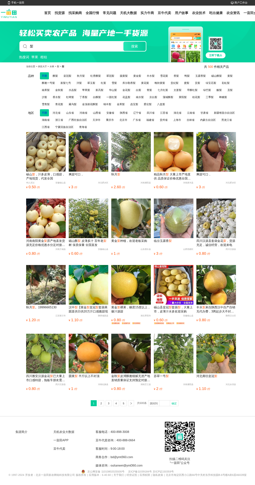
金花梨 (126, 90)
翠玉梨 (91, 82)
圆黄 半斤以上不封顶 (84, 376)
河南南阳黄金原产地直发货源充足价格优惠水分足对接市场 (45, 243)
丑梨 (230, 90)
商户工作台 (241, 2)
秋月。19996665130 (41, 307)
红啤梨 (70, 97)
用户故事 (181, 13)
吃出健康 (216, 13)
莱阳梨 (183, 97)
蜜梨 (186, 82)
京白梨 (153, 97)
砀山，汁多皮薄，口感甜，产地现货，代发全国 (45, 176)
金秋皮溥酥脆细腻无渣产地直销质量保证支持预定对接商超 (130, 378)
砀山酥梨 (216, 75)
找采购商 (75, 13)
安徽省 (110, 112)
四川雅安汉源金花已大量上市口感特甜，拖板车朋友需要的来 (45, 378)
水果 (52, 66)
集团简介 (21, 431)
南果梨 (46, 90)
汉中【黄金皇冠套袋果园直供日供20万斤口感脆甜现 (88, 309)
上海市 (177, 119)
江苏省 (164, 112)
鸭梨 (187, 75)
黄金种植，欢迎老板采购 (129, 240)
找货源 (60, 13)
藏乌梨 (73, 104)
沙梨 (44, 97)
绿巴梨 (207, 90)
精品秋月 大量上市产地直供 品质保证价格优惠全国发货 (172, 177)
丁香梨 (83, 97)
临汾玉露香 (163, 240)
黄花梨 (145, 82)
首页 (47, 13)
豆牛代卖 (164, 13)
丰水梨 (151, 75)
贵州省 (164, 119)
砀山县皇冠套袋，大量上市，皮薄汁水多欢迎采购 (173, 309)
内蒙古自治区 (208, 119)
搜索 (134, 46)
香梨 (176, 75)
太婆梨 (177, 90)
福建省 (150, 119)
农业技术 (199, 13)
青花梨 (59, 104)
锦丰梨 (107, 104)
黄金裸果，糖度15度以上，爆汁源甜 (130, 309)
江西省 (46, 126)
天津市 (96, 119)
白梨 (138, 90)
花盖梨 (126, 97)
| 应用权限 (144, 474)
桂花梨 (196, 97)
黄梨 (230, 75)
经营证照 (132, 474)
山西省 (97, 112)
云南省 (191, 112)
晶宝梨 (134, 104)
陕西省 (124, 112)
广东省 (137, 119)
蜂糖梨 (223, 97)
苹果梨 (86, 90)
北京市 (123, 119)
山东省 (70, 112)
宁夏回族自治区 (64, 126)
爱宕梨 (148, 104)
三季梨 (210, 97)
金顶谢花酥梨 (90, 104)
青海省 (83, 126)
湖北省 (177, 112)
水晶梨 (73, 90)
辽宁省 (137, 112)
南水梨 (140, 97)
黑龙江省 (226, 119)
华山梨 (113, 90)
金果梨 (121, 104)
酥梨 (55, 75)
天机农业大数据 (63, 431)
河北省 (56, 112)
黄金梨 (137, 75)
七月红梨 (163, 90)
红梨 (103, 82)
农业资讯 (233, 13)
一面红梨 (111, 97)
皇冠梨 (67, 75)
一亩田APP (61, 440)
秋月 (115, 174)
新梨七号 (65, 82)
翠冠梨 (110, 75)
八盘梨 (161, 104)
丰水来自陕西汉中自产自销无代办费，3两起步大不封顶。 (215, 310)
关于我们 (119, 474)
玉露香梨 (200, 75)
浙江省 (59, 119)
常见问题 (109, 13)
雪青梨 (46, 104)
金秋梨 (59, 90)
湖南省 (46, 119)
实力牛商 (147, 13)
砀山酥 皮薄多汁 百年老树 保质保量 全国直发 (87, 243)
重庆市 (110, 119)
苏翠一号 (161, 376)
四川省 (151, 112)
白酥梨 (97, 97)
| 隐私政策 (157, 474)
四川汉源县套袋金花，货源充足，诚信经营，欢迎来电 (215, 243)
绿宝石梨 (211, 82)
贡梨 (197, 82)
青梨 (149, 90)
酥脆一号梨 (48, 82)
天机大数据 (128, 13)
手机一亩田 (17, 2)
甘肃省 (204, 112)
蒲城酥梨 (168, 97)
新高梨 (99, 90)
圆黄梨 (124, 75)
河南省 (83, 112)
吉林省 (191, 119)
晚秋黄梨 (160, 82)
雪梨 (114, 82)
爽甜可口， (76, 174)
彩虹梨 (226, 82)
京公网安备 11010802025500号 (105, 471)
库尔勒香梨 (129, 82)
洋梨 (79, 82)
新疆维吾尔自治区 (224, 112)
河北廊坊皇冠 (206, 376)
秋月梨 (81, 75)
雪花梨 (164, 75)
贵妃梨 (174, 82)
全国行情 (92, 13)
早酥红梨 (192, 90)
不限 (44, 75)
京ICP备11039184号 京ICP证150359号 (151, 471)
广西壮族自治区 (78, 119)
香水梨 (56, 97)
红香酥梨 (95, 75)
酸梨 (219, 90)
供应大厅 (43, 66)
